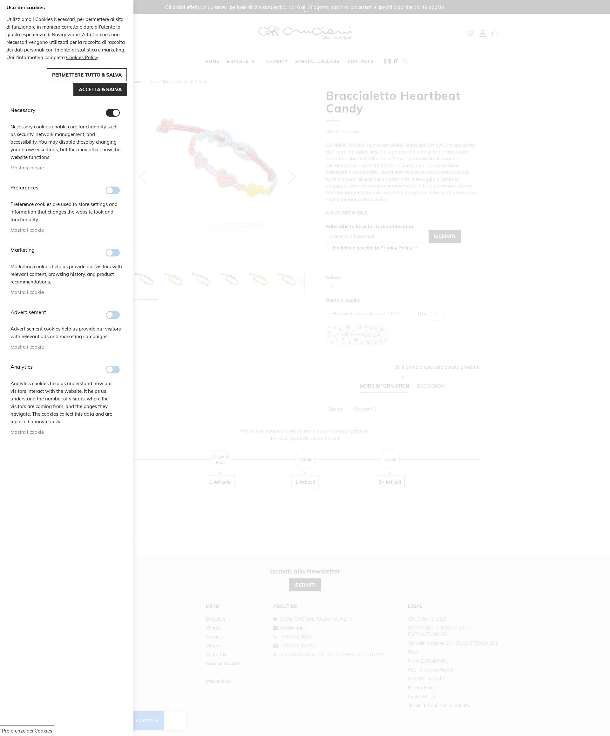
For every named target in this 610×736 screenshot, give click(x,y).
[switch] (113, 113)
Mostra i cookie (27, 168)
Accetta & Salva (100, 89)
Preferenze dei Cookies (27, 731)
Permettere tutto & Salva (87, 75)
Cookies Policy (82, 57)
